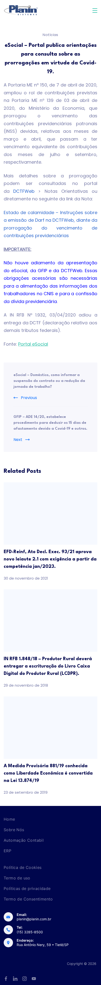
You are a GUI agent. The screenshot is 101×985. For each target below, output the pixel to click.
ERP (7, 850)
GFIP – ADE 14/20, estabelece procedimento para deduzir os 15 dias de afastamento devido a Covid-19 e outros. (50, 423)
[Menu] (94, 10)
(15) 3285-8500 (30, 932)
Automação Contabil (24, 840)
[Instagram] (24, 978)
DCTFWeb (22, 191)
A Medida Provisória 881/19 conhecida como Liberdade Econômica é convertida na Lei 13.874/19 (48, 773)
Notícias (50, 34)
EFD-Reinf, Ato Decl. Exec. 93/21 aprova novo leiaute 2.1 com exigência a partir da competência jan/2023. (50, 559)
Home (9, 819)
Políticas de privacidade (27, 888)
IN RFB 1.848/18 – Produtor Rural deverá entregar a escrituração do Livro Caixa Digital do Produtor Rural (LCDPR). (48, 666)
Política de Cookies (23, 867)
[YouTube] (34, 978)
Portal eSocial (33, 344)
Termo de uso (17, 878)
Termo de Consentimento (28, 899)
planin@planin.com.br (34, 919)
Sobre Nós (14, 829)
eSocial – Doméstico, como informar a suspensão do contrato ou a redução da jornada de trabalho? (49, 381)
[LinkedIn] (15, 978)
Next (17, 439)
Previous (29, 398)
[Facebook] (6, 978)
